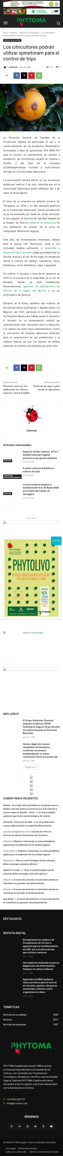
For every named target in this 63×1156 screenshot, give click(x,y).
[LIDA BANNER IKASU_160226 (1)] (31, 686)
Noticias (13, 33)
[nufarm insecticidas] (31, 649)
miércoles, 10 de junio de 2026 (17, 822)
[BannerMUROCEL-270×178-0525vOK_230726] (31, 789)
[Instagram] (27, 1126)
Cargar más (30, 767)
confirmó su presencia (42, 222)
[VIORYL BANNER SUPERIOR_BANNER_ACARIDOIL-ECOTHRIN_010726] (31, 4)
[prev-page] (5, 504)
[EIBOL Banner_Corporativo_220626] (31, 785)
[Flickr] (19, 1126)
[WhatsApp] (39, 75)
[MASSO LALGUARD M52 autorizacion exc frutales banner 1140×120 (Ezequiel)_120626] (31, 11)
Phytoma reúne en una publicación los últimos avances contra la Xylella (16, 389)
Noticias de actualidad (29, 33)
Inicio (5, 33)
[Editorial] (5, 67)
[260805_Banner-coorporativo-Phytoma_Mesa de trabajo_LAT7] (31, 781)
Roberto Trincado (11, 870)
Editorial (13, 67)
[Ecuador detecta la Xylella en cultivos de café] (11, 473)
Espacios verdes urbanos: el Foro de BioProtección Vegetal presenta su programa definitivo (40, 454)
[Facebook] (16, 75)
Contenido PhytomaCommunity (12, 476)
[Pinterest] (31, 75)
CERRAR (56, 540)
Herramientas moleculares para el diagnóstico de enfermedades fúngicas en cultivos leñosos (41, 965)
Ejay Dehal (8, 898)
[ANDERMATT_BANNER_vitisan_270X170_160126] (31, 777)
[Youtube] (51, 1126)
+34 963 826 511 (16, 1099)
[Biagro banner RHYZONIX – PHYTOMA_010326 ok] (31, 793)
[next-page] (10, 504)
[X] (24, 75)
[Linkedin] (35, 1126)
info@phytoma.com (17, 1103)
